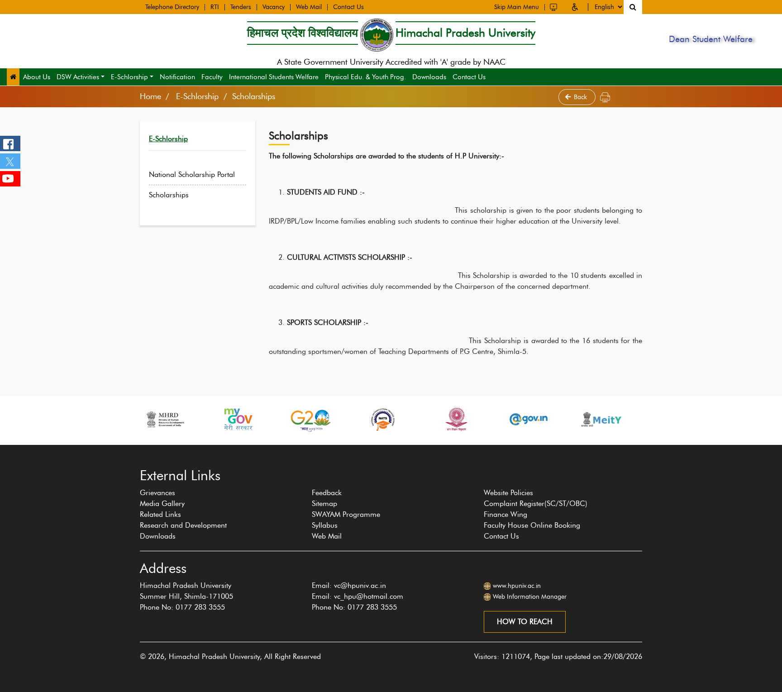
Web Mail (309, 7)
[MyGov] (237, 419)
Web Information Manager (530, 597)
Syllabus (325, 525)
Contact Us (348, 7)
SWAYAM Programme (346, 514)
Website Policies (508, 492)
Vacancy (273, 7)
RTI (214, 7)
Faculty (212, 77)
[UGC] (456, 419)
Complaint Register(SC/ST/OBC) (535, 503)
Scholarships (169, 195)
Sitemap (324, 503)
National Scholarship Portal (192, 174)
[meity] (601, 419)
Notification (177, 77)
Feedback (327, 492)
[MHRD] (165, 419)
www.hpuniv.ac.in (517, 586)
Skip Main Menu (516, 7)
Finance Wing (505, 514)
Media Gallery (162, 503)
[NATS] (383, 419)
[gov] (528, 419)
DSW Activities (78, 77)
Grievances (157, 492)
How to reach (525, 621)
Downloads (429, 77)
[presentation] (135, 449)
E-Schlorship (129, 77)
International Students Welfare (274, 77)
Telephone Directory (172, 7)
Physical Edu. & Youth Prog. (365, 77)
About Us (36, 77)
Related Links (160, 514)
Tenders (240, 7)
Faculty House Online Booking (532, 525)
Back (581, 97)
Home (150, 96)
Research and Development (183, 525)
